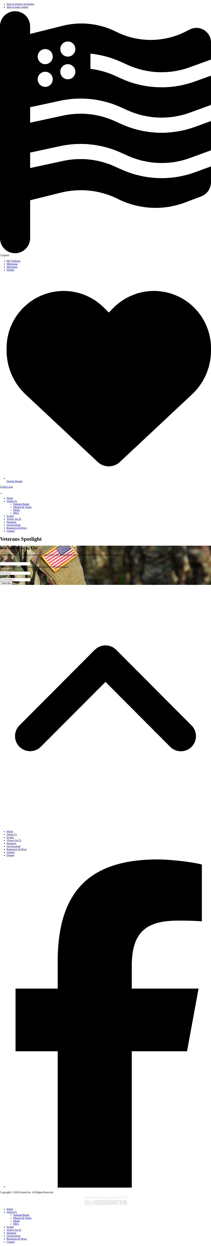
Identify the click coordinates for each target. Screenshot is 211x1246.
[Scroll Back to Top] (105, 825)
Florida (10, 269)
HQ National (13, 261)
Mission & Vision (22, 1218)
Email (3, 576)
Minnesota (12, 263)
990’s (16, 1224)
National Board (21, 1215)
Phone (3, 560)
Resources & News (17, 1238)
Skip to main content (17, 7)
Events (10, 1226)
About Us (12, 1212)
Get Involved (13, 1235)
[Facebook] (109, 1186)
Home (10, 1209)
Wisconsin (12, 266)
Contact (11, 1241)
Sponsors (11, 1232)
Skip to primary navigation (20, 4)
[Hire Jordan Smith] (105, 1201)
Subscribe (6, 583)
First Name (6, 569)
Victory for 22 (14, 1229)
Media (16, 1221)
